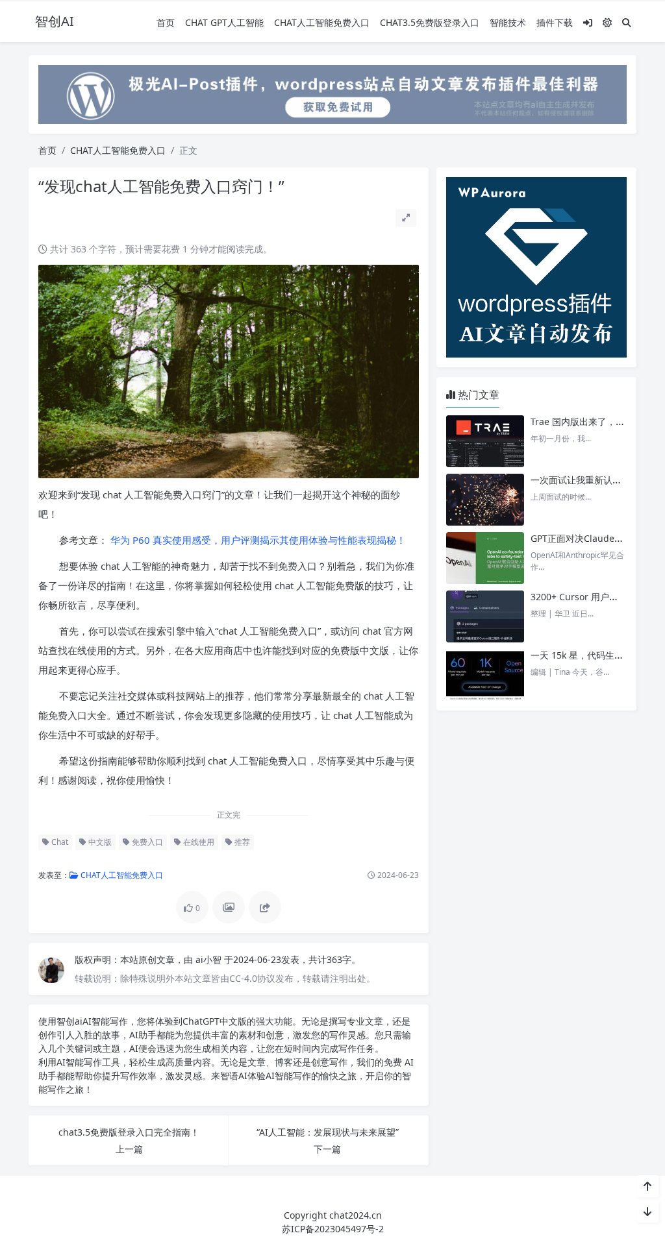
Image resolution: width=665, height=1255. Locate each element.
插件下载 (554, 22)
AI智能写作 (105, 1021)
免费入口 (146, 841)
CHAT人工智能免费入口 (322, 22)
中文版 (99, 841)
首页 (166, 22)
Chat (58, 841)
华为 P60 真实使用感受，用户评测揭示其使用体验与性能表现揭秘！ (257, 539)
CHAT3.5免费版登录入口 (429, 22)
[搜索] (626, 22)
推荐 (241, 841)
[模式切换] (607, 22)
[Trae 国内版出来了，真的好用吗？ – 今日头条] (485, 441)
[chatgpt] (332, 93)
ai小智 (209, 959)
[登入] (587, 22)
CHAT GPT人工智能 (224, 22)
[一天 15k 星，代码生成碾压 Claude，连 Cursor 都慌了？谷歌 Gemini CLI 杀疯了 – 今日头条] (485, 675)
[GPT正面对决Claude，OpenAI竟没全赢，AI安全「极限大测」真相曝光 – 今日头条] (485, 558)
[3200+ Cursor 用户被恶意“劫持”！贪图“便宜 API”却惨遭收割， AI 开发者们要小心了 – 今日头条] (485, 616)
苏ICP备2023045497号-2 (333, 1229)
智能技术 (508, 22)
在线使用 (197, 841)
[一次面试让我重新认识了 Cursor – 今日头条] (485, 500)
